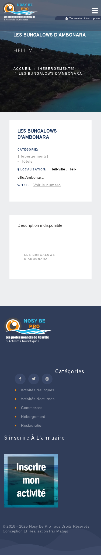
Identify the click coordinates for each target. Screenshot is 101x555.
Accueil (22, 69)
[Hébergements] (56, 69)
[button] (31, 484)
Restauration (32, 425)
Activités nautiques (37, 390)
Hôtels (26, 161)
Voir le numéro (47, 185)
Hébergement (32, 416)
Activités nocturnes (37, 399)
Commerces (31, 408)
